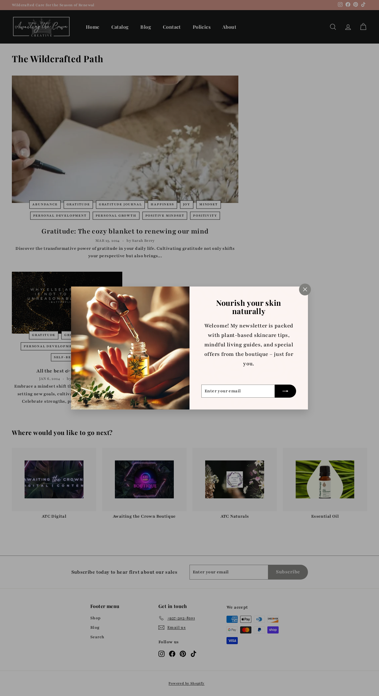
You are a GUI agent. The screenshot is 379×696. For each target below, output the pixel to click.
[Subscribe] (285, 391)
